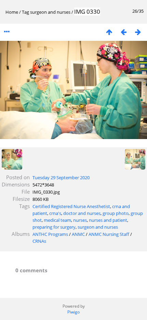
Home (11, 12)
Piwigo (73, 312)
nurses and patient (108, 220)
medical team (57, 220)
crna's (55, 213)
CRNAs (39, 241)
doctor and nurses (82, 213)
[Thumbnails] (109, 31)
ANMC (78, 234)
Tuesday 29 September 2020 (61, 177)
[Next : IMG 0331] (138, 31)
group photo (116, 213)
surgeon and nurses (50, 12)
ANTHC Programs (50, 234)
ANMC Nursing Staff (109, 234)
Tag (25, 12)
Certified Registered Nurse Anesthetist (71, 206)
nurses (80, 220)
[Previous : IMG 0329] (123, 31)
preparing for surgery (54, 227)
